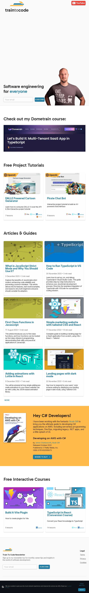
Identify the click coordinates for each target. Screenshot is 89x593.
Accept (82, 589)
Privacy (83, 559)
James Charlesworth (43, 443)
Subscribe (39, 100)
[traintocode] (10, 4)
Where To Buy (41, 457)
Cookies (83, 562)
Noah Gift (73, 421)
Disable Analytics (81, 584)
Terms (82, 555)
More (7, 400)
